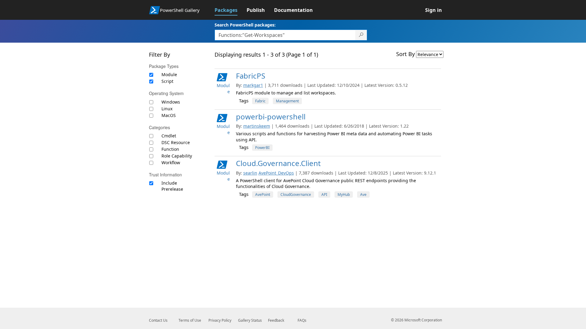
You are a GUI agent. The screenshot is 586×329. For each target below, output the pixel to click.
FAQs (302, 320)
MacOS (168, 115)
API (324, 194)
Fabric (260, 101)
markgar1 (253, 85)
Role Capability (176, 156)
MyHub (344, 194)
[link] (231, 10)
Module (169, 74)
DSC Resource (175, 142)
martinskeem (256, 126)
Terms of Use (190, 320)
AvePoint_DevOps (276, 173)
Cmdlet (168, 136)
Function (170, 149)
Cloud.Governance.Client (278, 163)
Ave (363, 194)
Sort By (405, 54)
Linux (166, 108)
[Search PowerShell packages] (361, 35)
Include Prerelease (172, 186)
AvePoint (262, 194)
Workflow (170, 162)
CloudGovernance (295, 194)
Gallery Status (250, 320)
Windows (170, 102)
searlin (250, 173)
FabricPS (250, 76)
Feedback (276, 320)
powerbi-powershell (271, 116)
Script (167, 81)
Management (287, 101)
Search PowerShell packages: (245, 25)
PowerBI (262, 147)
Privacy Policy (219, 320)
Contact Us (158, 320)
